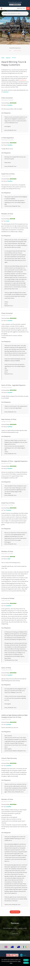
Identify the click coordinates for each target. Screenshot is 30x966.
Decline (25, 962)
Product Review (22, 80)
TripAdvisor (6, 92)
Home (2, 57)
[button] (28, 8)
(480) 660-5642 (21, 8)
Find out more (15, 933)
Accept (25, 959)
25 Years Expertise (15, 48)
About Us (8, 57)
